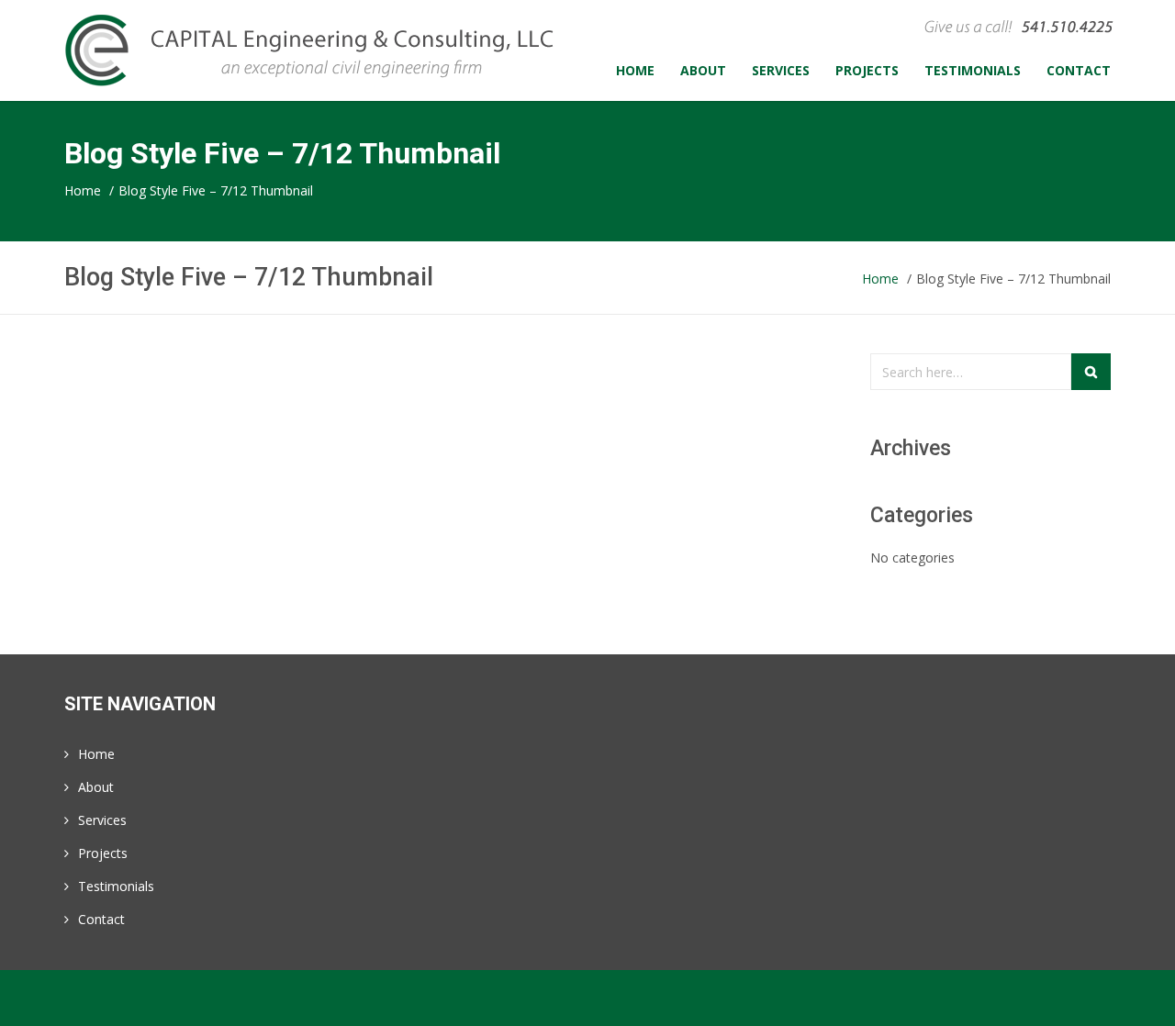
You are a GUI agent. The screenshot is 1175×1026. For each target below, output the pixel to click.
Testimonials (116, 886)
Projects (103, 853)
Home (96, 754)
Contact (101, 919)
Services (102, 820)
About (96, 787)
